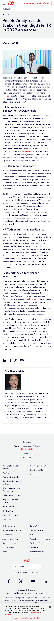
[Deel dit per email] (22, 360)
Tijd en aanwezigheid (12, 495)
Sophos (32, 299)
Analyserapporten (10, 539)
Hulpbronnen (9, 526)
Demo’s (6, 551)
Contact (27, 442)
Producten (7, 519)
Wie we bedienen (38, 465)
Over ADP (34, 526)
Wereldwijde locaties (39, 539)
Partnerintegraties (11, 515)
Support (27, 453)
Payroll (6, 473)
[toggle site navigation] (4, 3)
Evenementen (8, 547)
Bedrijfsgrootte (36, 470)
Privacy (31, 590)
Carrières (34, 543)
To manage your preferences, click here (26, 618)
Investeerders (36, 551)
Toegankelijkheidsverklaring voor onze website (27, 593)
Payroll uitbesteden (11, 477)
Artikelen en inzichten (12, 530)
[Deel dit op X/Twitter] (16, 360)
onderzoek (26, 151)
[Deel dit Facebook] (10, 360)
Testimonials (8, 534)
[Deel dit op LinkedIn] (5, 360)
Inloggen (27, 457)
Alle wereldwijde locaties (27, 572)
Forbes (6, 96)
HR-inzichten (8, 506)
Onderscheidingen (10, 543)
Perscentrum (35, 547)
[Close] (50, 607)
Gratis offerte (43, 3)
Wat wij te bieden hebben (11, 467)
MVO (32, 534)
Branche (33, 474)
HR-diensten (8, 511)
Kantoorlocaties (37, 530)
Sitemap (21, 590)
